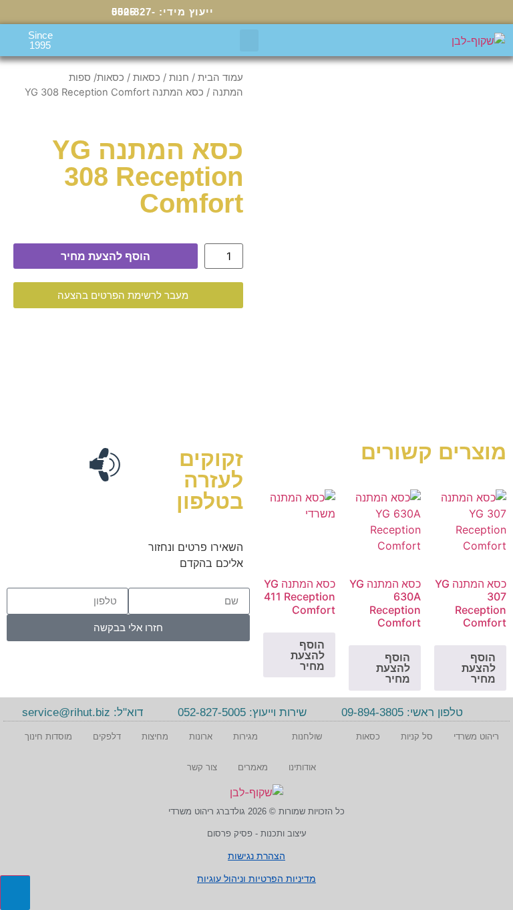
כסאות (146, 78)
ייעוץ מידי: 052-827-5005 (163, 11)
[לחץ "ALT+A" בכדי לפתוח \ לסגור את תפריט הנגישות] (15, 892)
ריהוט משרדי (476, 736)
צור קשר (202, 767)
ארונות (200, 736)
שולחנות (307, 736)
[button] (249, 40)
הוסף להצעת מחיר (105, 256)
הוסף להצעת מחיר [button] (479, 668)
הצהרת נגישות (256, 855)
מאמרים (253, 767)
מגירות (245, 736)
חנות (179, 78)
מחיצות (155, 736)
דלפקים (107, 736)
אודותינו (302, 767)
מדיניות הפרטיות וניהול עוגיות (256, 878)
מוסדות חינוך (48, 736)
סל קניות (417, 736)
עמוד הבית (220, 78)
